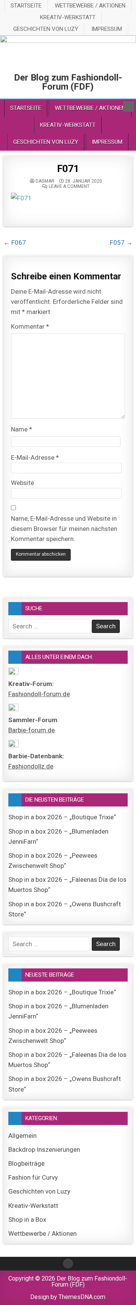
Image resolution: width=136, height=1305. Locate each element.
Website (22, 482)
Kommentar (30, 326)
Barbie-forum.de (31, 730)
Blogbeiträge (26, 1163)
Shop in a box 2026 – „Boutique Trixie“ (62, 817)
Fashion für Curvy (33, 1177)
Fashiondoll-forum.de (39, 694)
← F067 (14, 242)
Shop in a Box (27, 1219)
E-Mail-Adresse (35, 457)
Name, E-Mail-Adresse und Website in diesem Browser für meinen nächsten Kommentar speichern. (64, 529)
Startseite (26, 5)
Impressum (106, 29)
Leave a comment (69, 186)
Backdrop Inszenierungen (44, 1149)
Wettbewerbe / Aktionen (90, 5)
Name (21, 429)
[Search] (128, 106)
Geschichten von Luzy (45, 29)
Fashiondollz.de (30, 766)
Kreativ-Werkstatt (68, 17)
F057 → (121, 242)
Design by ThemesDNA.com (67, 1296)
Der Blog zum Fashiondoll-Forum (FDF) (68, 82)
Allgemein (22, 1135)
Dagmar (45, 181)
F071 (68, 168)
